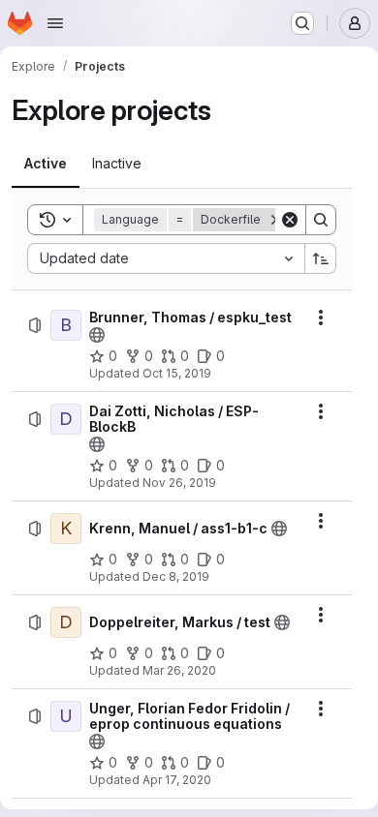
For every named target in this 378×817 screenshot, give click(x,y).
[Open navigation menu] (55, 23)
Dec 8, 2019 (175, 576)
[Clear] (289, 219)
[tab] (45, 163)
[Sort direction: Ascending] (320, 258)
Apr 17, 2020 (176, 779)
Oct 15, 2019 (176, 373)
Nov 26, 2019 (179, 482)
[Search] (320, 219)
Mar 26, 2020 (179, 670)
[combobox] (165, 258)
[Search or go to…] (302, 23)
